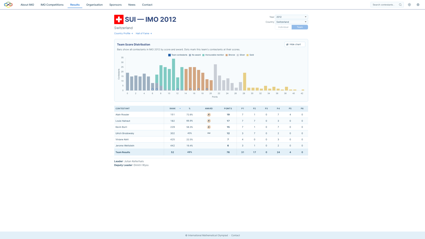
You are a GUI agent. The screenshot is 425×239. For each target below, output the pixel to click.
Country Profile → (123, 33)
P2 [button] (254, 108)
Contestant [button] (123, 108)
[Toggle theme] (409, 5)
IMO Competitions (52, 4)
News (131, 4)
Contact (147, 4)
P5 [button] (290, 108)
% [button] (189, 108)
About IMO (27, 4)
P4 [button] (278, 108)
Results (75, 4)
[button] (172, 109)
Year (271, 17)
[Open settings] (418, 5)
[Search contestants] (400, 4)
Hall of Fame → (144, 33)
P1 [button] (242, 108)
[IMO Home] (8, 5)
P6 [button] (302, 108)
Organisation (94, 4)
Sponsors (115, 4)
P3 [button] (266, 108)
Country (270, 22)
